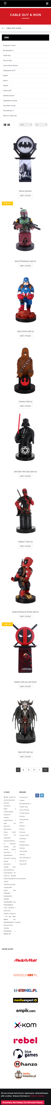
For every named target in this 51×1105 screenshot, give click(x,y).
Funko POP (7, 90)
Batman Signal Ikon (25, 191)
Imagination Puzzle (10, 101)
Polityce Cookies (37, 1096)
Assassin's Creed (9, 45)
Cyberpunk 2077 (9, 70)
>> (45, 770)
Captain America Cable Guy (25, 331)
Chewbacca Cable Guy (25, 401)
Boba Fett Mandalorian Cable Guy (25, 261)
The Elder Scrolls (9, 106)
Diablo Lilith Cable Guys (25, 752)
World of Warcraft (10, 116)
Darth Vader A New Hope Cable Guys (25, 471)
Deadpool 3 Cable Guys (25, 542)
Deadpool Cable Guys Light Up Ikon (25, 682)
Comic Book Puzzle (10, 65)
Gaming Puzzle (8, 95)
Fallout (5, 85)
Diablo (5, 75)
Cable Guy (7, 55)
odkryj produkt (25, 195)
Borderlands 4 (8, 50)
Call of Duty (7, 60)
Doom (5, 80)
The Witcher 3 (8, 111)
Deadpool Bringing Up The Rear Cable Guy (25, 612)
